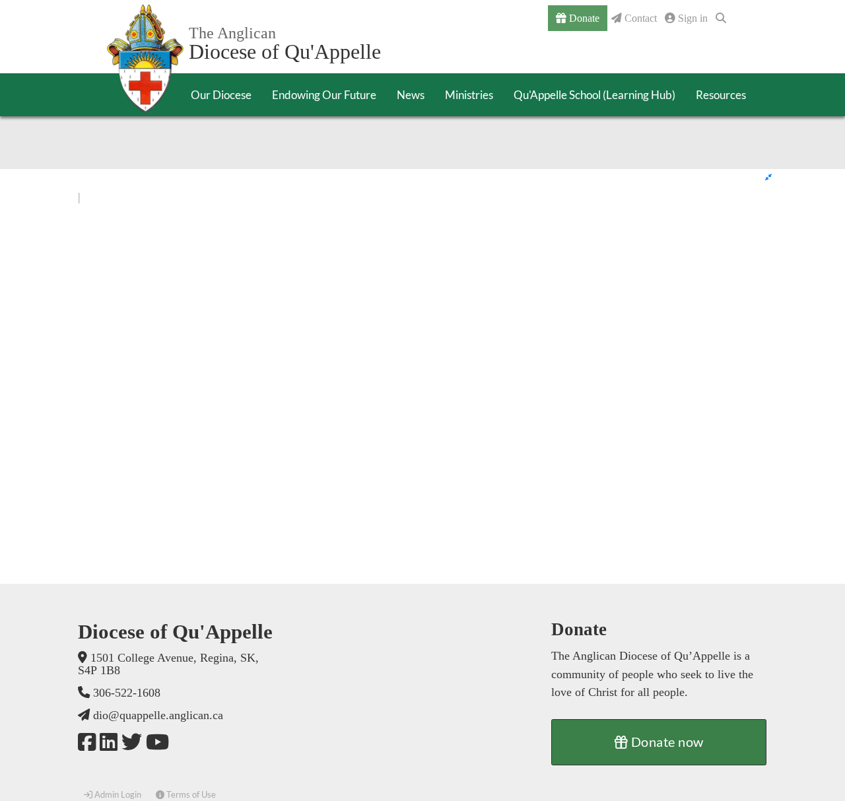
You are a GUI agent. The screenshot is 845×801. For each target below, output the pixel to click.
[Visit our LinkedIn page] (109, 742)
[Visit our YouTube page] (157, 742)
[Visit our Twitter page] (131, 742)
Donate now (666, 741)
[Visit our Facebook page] (87, 742)
